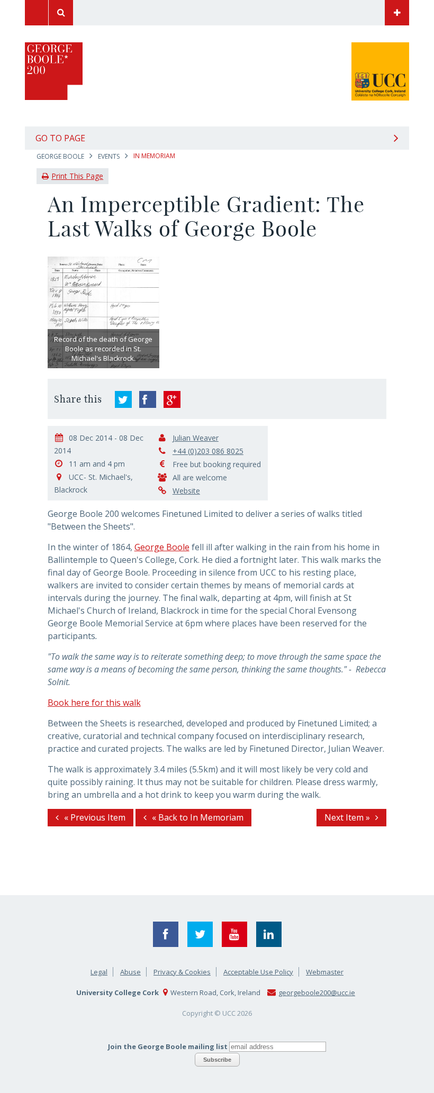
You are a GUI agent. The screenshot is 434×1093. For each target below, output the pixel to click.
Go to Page (60, 138)
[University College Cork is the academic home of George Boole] (340, 12)
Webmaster (324, 972)
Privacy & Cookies (182, 972)
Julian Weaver (196, 438)
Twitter (200, 934)
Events (109, 156)
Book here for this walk (94, 702)
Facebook (165, 934)
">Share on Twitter (123, 399)
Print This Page (77, 176)
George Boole (60, 156)
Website (186, 491)
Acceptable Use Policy (258, 972)
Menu (36, 12)
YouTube (234, 934)
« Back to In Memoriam (197, 817)
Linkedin (269, 934)
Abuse (130, 972)
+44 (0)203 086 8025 (208, 451)
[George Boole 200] (54, 93)
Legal (99, 972)
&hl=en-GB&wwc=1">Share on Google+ (172, 399)
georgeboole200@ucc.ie (316, 992)
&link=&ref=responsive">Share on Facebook (147, 399)
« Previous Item (94, 817)
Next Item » (347, 817)
